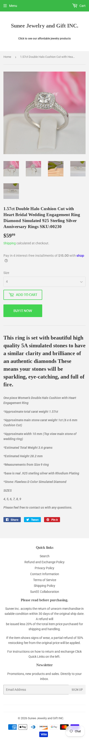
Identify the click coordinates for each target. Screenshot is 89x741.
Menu (13, 6)
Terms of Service (44, 580)
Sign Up (77, 689)
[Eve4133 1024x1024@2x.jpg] (11, 191)
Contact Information (44, 574)
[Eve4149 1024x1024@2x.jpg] (55, 169)
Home (7, 56)
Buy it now (22, 311)
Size (6, 273)
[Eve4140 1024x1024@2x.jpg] (11, 169)
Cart (82, 6)
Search (45, 556)
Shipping (9, 243)
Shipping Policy (44, 586)
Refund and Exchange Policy (44, 562)
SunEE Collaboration (44, 591)
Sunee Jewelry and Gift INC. (44, 25)
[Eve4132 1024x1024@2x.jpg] (78, 169)
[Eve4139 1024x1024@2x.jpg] (33, 169)
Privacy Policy (44, 568)
